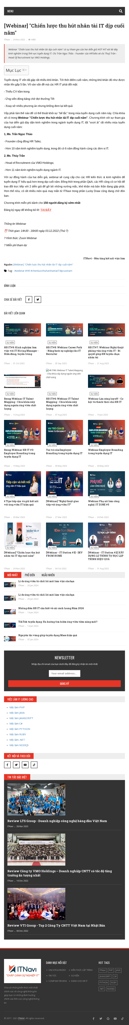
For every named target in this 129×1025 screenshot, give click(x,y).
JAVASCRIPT (105, 976)
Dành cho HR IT (79, 980)
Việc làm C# (16, 723)
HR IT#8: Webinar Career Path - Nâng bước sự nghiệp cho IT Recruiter (64, 351)
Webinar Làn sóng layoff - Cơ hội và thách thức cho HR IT (105, 400)
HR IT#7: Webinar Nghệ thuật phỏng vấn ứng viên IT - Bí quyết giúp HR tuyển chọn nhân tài (106, 352)
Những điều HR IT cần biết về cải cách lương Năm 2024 (51, 608)
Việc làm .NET (17, 739)
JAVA (118, 970)
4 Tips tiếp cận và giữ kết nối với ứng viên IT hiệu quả (21, 503)
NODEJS (110, 988)
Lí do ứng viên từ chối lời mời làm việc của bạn (46, 581)
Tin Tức (52, 975)
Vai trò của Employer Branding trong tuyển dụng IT (64, 451)
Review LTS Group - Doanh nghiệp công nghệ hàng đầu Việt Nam (57, 821)
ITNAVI (21, 1018)
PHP (111, 970)
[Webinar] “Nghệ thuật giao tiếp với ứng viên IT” (62, 503)
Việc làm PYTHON (19, 729)
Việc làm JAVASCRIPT (21, 718)
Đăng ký (64, 684)
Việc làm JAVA (17, 712)
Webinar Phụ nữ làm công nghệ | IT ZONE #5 (103, 503)
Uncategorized (57, 969)
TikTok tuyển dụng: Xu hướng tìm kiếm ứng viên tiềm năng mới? (57, 621)
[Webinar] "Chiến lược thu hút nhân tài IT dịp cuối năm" (43, 264)
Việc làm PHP (17, 707)
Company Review (58, 980)
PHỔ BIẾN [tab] (30, 575)
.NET (102, 988)
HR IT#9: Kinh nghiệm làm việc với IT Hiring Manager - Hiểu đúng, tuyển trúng (21, 351)
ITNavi (7, 39)
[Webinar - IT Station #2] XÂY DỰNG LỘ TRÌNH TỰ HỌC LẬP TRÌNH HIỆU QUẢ (106, 556)
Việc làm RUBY (17, 734)
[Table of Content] (24, 69)
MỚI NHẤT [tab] (12, 575)
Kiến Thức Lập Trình (82, 969)
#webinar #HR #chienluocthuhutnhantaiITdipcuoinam (43, 270)
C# (115, 976)
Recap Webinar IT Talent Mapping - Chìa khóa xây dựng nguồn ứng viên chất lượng (20, 403)
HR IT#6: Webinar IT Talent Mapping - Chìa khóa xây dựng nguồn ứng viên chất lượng (62, 403)
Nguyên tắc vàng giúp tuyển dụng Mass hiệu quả (47, 635)
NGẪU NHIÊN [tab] (48, 575)
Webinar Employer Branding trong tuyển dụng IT (105, 451)
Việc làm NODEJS (19, 745)
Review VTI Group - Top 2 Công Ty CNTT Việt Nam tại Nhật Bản (56, 925)
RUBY (113, 982)
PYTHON (104, 982)
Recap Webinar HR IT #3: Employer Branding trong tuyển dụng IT (19, 453)
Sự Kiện (10, 342)
